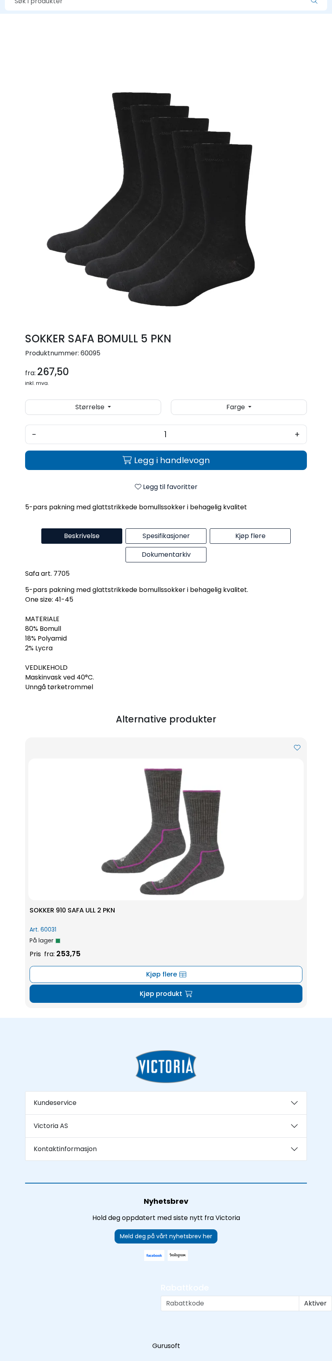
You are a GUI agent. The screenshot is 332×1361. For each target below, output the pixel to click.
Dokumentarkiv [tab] (166, 554)
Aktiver (315, 1303)
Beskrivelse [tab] (82, 536)
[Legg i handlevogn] (166, 994)
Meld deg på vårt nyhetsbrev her (166, 1236)
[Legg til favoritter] (297, 748)
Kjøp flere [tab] (250, 536)
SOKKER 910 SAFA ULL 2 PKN (72, 910)
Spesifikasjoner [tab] (166, 536)
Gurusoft (166, 1345)
